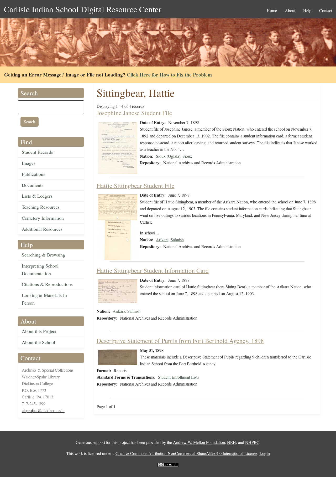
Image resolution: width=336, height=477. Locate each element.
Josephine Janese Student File (134, 113)
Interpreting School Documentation (40, 269)
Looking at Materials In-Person (45, 299)
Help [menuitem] (307, 10)
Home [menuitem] (272, 10)
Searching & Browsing (43, 255)
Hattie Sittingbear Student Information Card (153, 270)
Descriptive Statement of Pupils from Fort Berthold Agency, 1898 (180, 340)
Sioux (187, 156)
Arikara (162, 239)
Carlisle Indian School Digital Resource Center (82, 9)
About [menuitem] (290, 10)
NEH (231, 442)
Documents (32, 185)
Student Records (37, 152)
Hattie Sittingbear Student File (136, 185)
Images (28, 163)
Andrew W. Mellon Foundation (199, 442)
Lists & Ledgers (37, 196)
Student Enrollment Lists (178, 377)
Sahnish (177, 239)
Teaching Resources (41, 207)
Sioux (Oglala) (168, 156)
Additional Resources (42, 229)
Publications (33, 174)
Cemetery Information (43, 218)
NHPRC (252, 442)
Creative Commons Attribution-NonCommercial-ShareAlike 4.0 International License (186, 453)
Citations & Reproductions (47, 284)
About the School (38, 342)
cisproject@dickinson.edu (43, 410)
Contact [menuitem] (325, 10)
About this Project (39, 331)
